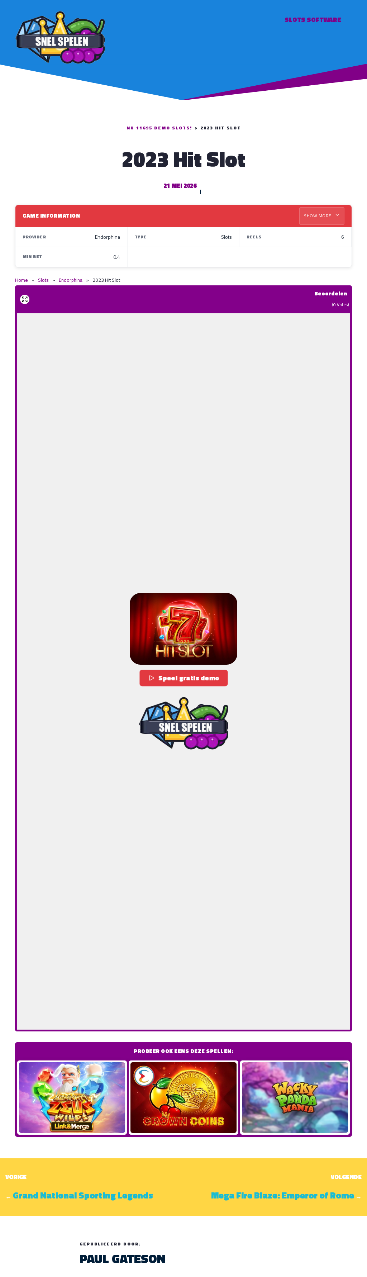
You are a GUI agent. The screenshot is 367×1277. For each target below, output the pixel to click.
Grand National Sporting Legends (83, 1195)
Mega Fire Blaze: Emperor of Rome (282, 1195)
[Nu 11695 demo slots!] (60, 36)
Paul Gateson (123, 1258)
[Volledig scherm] (24, 299)
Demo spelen (72, 1097)
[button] (183, 629)
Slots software (313, 19)
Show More (318, 215)
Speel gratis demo (188, 678)
